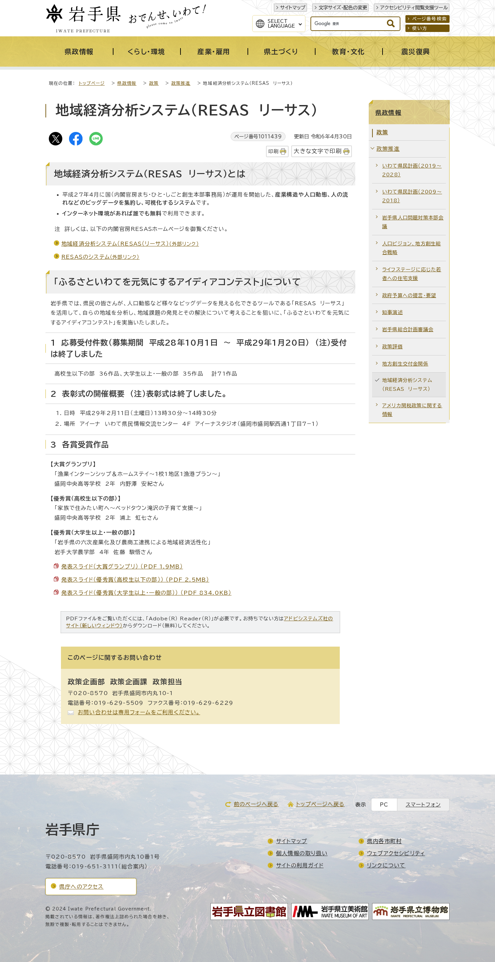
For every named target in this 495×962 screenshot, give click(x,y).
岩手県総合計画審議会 (407, 329)
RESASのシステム (100, 257)
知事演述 (392, 312)
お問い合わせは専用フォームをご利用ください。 (139, 712)
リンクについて (386, 865)
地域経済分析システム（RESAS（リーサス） (130, 243)
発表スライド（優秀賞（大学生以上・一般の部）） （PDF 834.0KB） (146, 592)
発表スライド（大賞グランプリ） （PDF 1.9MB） (122, 566)
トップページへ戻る (320, 804)
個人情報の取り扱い (302, 853)
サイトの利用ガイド (300, 865)
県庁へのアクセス (81, 886)
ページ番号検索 (429, 18)
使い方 (420, 28)
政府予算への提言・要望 (409, 295)
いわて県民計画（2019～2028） (412, 170)
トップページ (92, 83)
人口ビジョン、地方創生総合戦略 (411, 248)
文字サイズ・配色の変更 (343, 7)
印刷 (273, 151)
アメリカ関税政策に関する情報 (412, 410)
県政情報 (126, 83)
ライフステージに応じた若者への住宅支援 (411, 274)
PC (384, 804)
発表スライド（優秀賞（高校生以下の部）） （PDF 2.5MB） (135, 579)
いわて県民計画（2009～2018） (412, 196)
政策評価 (392, 346)
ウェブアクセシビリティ (396, 853)
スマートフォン (423, 804)
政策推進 (181, 83)
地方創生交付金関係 (405, 363)
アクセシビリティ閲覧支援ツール (414, 7)
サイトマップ (292, 7)
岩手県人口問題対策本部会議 (412, 222)
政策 (154, 83)
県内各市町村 (384, 841)
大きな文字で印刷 (318, 151)
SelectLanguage (281, 23)
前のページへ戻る (256, 804)
